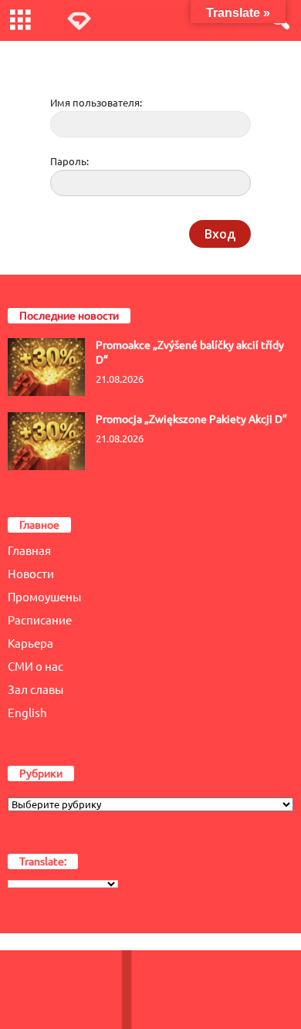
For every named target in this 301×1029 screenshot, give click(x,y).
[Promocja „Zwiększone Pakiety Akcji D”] (46, 441)
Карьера (30, 643)
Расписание (40, 620)
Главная (29, 550)
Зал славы (35, 689)
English (27, 712)
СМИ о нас (35, 666)
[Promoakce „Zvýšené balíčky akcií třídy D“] (46, 367)
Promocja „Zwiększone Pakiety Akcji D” (191, 419)
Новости (31, 574)
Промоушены (44, 597)
